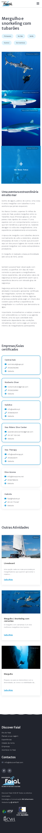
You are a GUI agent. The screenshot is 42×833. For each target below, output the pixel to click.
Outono (6, 43)
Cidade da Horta (8, 743)
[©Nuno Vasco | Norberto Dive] (21, 127)
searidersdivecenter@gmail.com (20, 432)
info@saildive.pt (14, 409)
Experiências (7, 740)
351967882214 (12, 480)
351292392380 (13, 368)
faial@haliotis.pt (13, 499)
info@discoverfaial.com (14, 762)
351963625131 (13, 413)
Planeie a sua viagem (10, 736)
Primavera (7, 36)
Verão (31, 36)
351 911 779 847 (13, 502)
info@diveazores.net (15, 477)
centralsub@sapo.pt (16, 364)
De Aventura (20, 43)
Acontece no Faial (9, 750)
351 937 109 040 (14, 435)
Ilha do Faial (6, 733)
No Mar (20, 36)
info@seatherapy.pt (15, 454)
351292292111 (12, 458)
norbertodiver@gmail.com (18, 387)
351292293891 (13, 390)
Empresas (6, 747)
